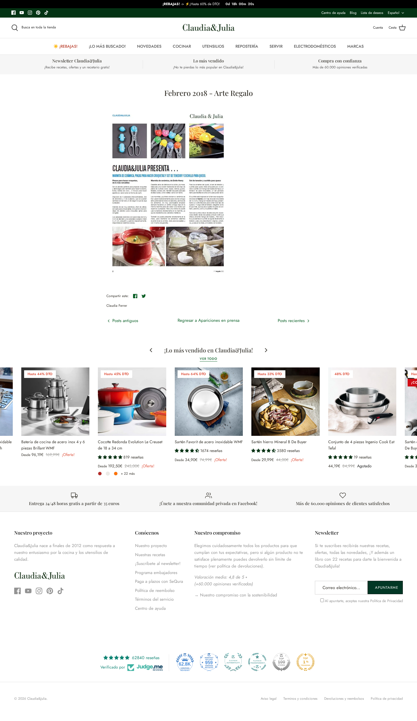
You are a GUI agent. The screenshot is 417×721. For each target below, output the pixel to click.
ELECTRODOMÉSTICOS (315, 46)
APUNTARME (386, 587)
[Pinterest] (38, 12)
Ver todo (208, 358)
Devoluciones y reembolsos (344, 698)
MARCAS (355, 46)
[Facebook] (13, 12)
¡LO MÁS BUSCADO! (107, 46)
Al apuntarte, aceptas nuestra (364, 601)
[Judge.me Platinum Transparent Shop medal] (257, 662)
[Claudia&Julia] (208, 27)
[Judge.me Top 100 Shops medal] (281, 662)
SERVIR (276, 46)
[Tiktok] (46, 12)
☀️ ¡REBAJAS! (65, 46)
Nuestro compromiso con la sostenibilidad (238, 595)
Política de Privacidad (386, 601)
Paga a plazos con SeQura (159, 581)
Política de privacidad (387, 698)
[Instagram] (30, 12)
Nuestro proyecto (151, 546)
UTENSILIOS (213, 46)
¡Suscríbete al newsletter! (158, 563)
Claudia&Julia (37, 698)
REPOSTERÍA (246, 46)
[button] (110, 457)
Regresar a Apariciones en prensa (208, 320)
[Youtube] (22, 12)
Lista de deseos (372, 12)
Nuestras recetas (150, 555)
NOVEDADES (149, 46)
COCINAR (182, 46)
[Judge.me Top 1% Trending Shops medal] (305, 662)
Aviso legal (269, 698)
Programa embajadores (156, 572)
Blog (353, 12)
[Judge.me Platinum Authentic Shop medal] (233, 662)
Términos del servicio (154, 599)
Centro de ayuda (333, 12)
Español (393, 12)
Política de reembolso (154, 590)
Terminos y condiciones (300, 698)
